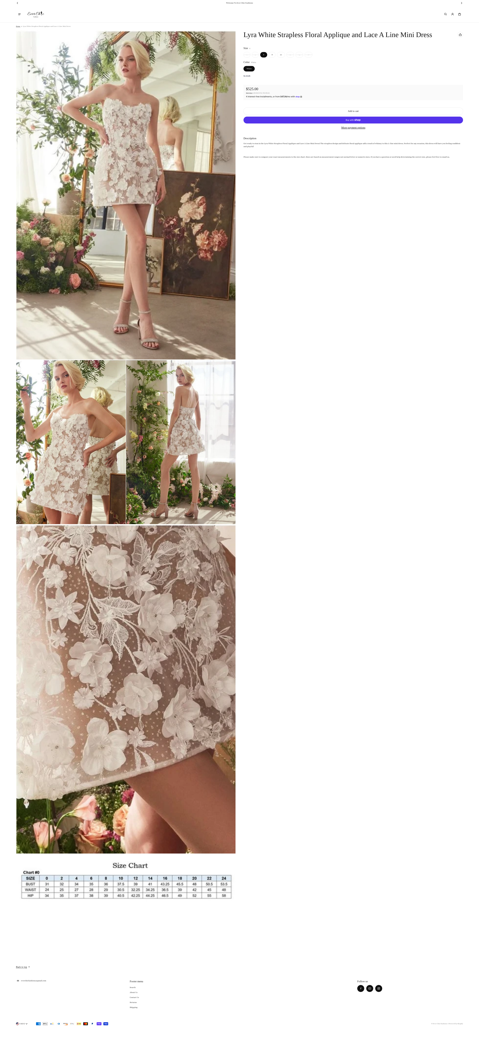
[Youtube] (369, 988)
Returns (133, 1002)
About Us (133, 992)
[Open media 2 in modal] (71, 442)
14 (299, 55)
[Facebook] (360, 988)
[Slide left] (17, 2)
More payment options (353, 127)
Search (133, 987)
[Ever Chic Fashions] (35, 14)
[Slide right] (461, 2)
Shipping (249, 93)
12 (290, 55)
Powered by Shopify (456, 1024)
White (249, 68)
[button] (445, 14)
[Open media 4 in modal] (126, 689)
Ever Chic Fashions (440, 1024)
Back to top (21, 967)
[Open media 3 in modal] (181, 442)
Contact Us (134, 997)
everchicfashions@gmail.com (33, 980)
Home (18, 26)
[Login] (452, 14)
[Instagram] (378, 988)
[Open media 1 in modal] (126, 194)
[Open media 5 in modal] (126, 879)
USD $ (22, 1024)
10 (281, 55)
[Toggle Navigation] (19, 14)
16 (308, 55)
